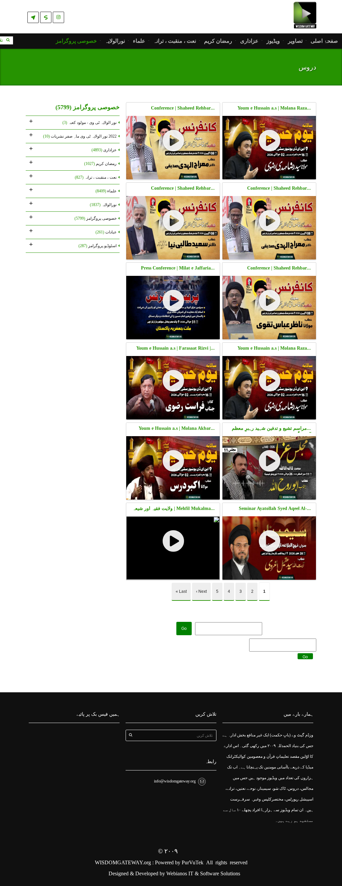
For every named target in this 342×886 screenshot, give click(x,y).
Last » (181, 591)
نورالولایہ (115, 41)
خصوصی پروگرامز (76, 41)
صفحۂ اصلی (324, 41)
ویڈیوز (273, 41)
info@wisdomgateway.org (175, 781)
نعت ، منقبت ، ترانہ (174, 41)
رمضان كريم (218, 41)
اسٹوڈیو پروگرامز (97, 245)
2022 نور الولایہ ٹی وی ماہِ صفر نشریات (80, 136)
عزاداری (249, 41)
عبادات (106, 232)
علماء (139, 41)
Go (184, 628)
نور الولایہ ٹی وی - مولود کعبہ (89, 122)
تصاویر (295, 41)
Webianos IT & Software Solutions (203, 873)
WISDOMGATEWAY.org (123, 862)
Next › (201, 591)
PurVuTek (192, 862)
